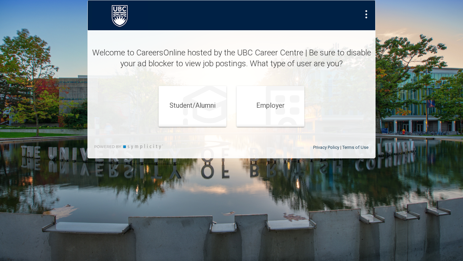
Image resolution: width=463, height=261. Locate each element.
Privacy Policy (326, 147)
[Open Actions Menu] (366, 14)
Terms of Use (355, 147)
